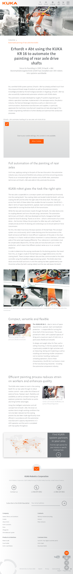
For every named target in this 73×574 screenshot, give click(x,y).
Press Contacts (42, 522)
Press (4, 527)
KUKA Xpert (41, 543)
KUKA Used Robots (8, 546)
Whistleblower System (8, 532)
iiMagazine (5, 530)
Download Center (42, 546)
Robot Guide (6, 540)
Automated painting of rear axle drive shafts (23, 43)
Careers (5, 519)
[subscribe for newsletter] (64, 503)
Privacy (47, 569)
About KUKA (6, 522)
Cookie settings (56, 569)
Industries (11, 40)
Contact (40, 519)
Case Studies (6, 543)
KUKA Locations (7, 524)
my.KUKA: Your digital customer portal (48, 540)
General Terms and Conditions (10, 516)
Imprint (40, 569)
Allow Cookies (36, 141)
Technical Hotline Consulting (45, 516)
